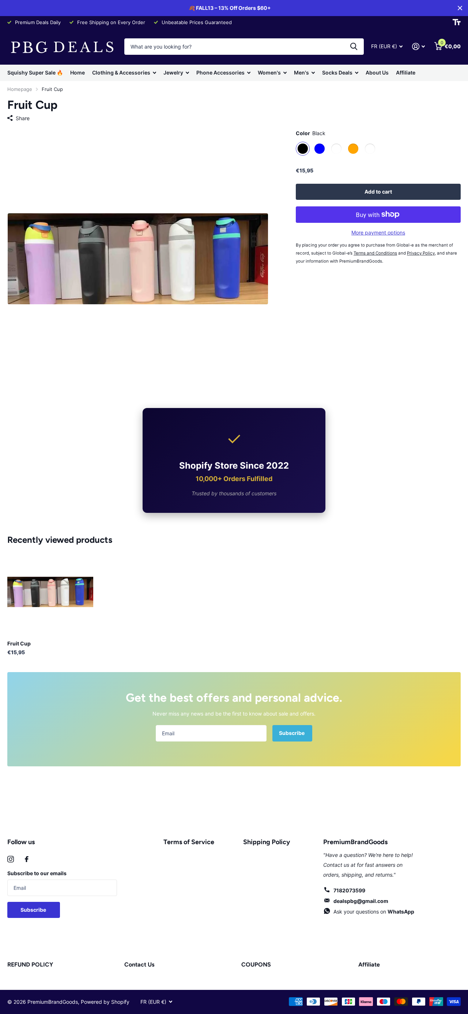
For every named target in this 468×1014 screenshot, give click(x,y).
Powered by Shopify (105, 1002)
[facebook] (27, 859)
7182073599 (349, 890)
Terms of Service (188, 842)
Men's (301, 72)
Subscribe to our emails (37, 873)
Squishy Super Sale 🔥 (35, 72)
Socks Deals (337, 72)
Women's (269, 72)
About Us (377, 72)
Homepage (19, 89)
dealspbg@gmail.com (360, 901)
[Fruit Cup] (50, 592)
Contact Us (139, 964)
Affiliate (405, 72)
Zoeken (354, 46)
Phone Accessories (220, 72)
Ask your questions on (373, 911)
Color (310, 133)
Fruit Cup (19, 643)
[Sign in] (418, 46)
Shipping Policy (266, 842)
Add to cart (378, 191)
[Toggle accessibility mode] (457, 22)
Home (77, 72)
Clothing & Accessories (121, 72)
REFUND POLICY (30, 964)
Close (460, 8)
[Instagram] (10, 859)
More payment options (378, 232)
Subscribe (292, 733)
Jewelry (173, 72)
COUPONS (256, 964)
